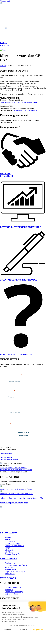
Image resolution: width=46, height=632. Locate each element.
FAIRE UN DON (4, 44)
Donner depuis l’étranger (14, 592)
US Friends (9, 552)
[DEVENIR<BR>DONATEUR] (23, 169)
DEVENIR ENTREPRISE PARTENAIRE (20, 227)
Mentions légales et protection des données (16, 470)
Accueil (3, 66)
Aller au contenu (6, 1)
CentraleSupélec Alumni (9, 459)
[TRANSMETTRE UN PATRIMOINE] (23, 275)
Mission (8, 537)
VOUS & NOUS (8, 578)
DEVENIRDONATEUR (6, 174)
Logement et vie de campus (15, 572)
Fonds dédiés (10, 574)
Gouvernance (10, 541)
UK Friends (9, 550)
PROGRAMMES (8, 558)
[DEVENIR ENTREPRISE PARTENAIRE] (23, 223)
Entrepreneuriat (10, 569)
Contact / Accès (6, 453)
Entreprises (9, 590)
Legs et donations (11, 594)
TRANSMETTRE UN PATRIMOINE (18, 280)
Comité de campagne (12, 544)
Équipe (7, 548)
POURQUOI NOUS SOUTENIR (16, 354)
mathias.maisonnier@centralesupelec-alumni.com (18, 102)
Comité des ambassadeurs (14, 546)
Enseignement (10, 563)
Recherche (9, 567)
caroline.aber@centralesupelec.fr (25, 110)
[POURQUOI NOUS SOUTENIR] (23, 350)
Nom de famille (13, 375)
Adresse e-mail (13, 406)
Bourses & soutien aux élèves (16, 565)
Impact (7, 539)
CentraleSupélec (6, 457)
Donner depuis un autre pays (14, 502)
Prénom (9, 390)
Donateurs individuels (13, 588)
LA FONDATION (8, 532)
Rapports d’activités (12, 554)
